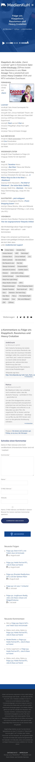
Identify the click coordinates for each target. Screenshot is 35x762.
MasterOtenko (11, 640)
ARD (16, 253)
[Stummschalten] (20, 43)
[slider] (23, 44)
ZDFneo (11, 302)
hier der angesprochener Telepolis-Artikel (17, 222)
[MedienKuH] (15, 4)
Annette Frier (21, 250)
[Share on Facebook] (17, 317)
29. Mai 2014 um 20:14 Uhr (13, 387)
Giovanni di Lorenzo (9, 269)
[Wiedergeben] (4, 43)
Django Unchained (8, 266)
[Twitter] (20, 317)
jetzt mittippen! (19, 198)
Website (4, 498)
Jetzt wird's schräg (17, 273)
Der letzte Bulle (20, 260)
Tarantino (11, 164)
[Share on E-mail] (31, 317)
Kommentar (5, 455)
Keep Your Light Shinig (10, 279)
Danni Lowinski (7, 260)
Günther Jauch (23, 269)
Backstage (24, 253)
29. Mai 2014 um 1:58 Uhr (13, 345)
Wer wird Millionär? (24, 299)
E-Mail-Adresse (6, 489)
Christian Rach (7, 256)
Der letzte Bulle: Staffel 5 (20, 185)
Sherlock (19, 188)
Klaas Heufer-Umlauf (9, 283)
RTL (31, 289)
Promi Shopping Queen (25, 286)
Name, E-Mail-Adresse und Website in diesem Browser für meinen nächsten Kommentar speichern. (16, 512)
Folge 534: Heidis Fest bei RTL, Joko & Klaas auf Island (18, 642)
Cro (5, 141)
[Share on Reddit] (24, 317)
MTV (20, 283)
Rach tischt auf (22, 289)
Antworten (29, 376)
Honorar (5, 273)
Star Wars (12, 167)
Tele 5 (14, 296)
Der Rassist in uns (8, 263)
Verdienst (6, 299)
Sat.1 (4, 292)
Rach (10, 123)
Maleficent (6, 180)
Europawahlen (22, 266)
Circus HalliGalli (20, 256)
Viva (13, 299)
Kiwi (20, 123)
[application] (14, 43)
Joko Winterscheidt (22, 276)
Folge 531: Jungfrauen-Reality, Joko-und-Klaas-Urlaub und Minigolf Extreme (17, 598)
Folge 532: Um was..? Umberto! (17, 586)
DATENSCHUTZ (12, 753)
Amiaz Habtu (9, 250)
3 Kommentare (26, 29)
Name (3, 479)
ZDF (4, 302)
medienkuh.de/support (14, 245)
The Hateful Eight (24, 296)
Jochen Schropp (8, 276)
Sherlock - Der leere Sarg (17, 292)
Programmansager (9, 286)
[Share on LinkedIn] (27, 317)
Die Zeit (19, 263)
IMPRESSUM (24, 753)
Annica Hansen (7, 253)
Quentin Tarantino (8, 289)
